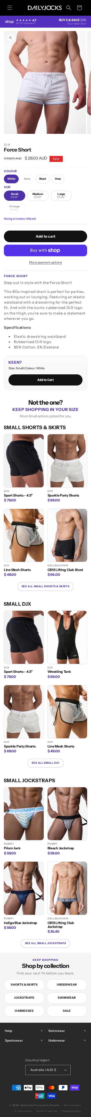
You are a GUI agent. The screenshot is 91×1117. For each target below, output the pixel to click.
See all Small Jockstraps (45, 943)
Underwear (67, 984)
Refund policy (73, 1105)
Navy (29, 180)
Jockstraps (24, 997)
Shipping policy (71, 1111)
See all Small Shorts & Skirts (45, 586)
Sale (67, 1011)
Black (42, 178)
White (11, 178)
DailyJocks (26, 1105)
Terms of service (46, 1111)
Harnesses (24, 1011)
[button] (9, 7)
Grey (58, 178)
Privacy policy (23, 1111)
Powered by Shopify (47, 1105)
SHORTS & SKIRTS (24, 984)
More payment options (45, 262)
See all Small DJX (45, 762)
